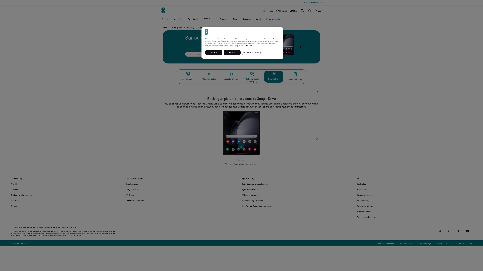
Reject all (232, 52)
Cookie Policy (248, 46)
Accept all (213, 52)
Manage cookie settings (251, 52)
